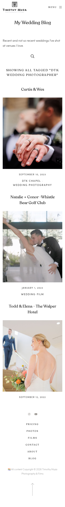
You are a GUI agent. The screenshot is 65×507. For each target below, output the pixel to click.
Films (32, 438)
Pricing (32, 424)
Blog (33, 458)
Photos (32, 431)
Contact (32, 444)
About (32, 451)
